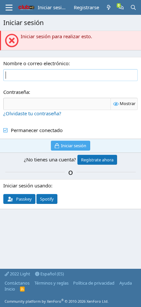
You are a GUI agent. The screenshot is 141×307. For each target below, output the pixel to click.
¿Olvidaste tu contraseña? (32, 113)
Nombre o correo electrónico (36, 63)
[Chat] (121, 7)
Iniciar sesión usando (27, 185)
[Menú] (9, 7)
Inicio (10, 289)
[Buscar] (133, 7)
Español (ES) (51, 274)
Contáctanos (17, 283)
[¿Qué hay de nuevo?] (108, 7)
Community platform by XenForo (57, 301)
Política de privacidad (93, 283)
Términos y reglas (51, 283)
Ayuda (125, 283)
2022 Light (19, 274)
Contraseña (16, 92)
